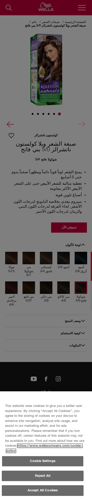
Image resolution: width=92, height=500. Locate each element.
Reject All (42, 476)
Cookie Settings (42, 461)
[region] (46, 445)
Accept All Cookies (43, 490)
